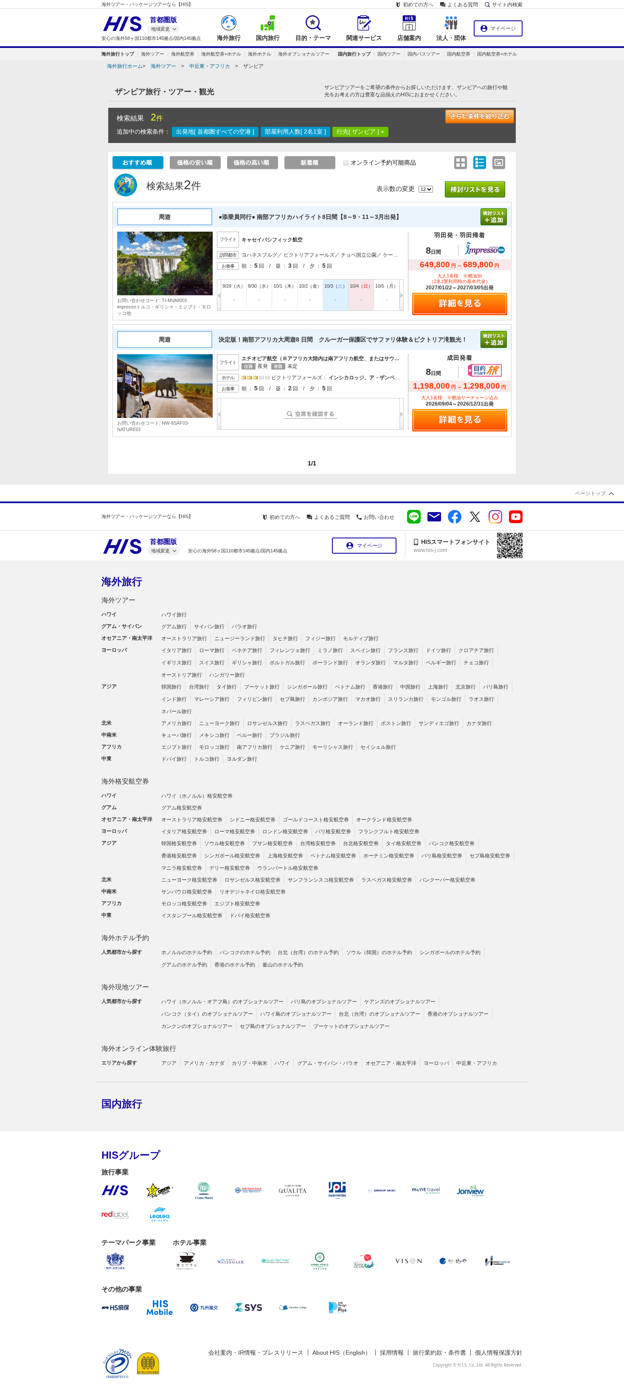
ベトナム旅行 (350, 687)
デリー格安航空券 (229, 868)
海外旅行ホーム (125, 66)
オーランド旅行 (356, 723)
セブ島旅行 (292, 699)
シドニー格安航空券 (252, 820)
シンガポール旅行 (307, 687)
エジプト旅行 (176, 747)
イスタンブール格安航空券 (191, 916)
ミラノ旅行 (330, 650)
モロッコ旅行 (214, 747)
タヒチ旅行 (285, 638)
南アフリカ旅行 (255, 747)
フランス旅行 (403, 650)
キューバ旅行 (176, 735)
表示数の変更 (396, 188)
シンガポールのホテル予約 (450, 952)
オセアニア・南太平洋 (390, 1063)
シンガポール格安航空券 (232, 856)
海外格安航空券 (125, 781)
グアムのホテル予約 (184, 965)
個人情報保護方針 (499, 1352)
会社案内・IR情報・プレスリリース (256, 1352)
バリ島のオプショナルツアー (324, 1002)
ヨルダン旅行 (242, 759)
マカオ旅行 (368, 699)
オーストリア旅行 (181, 675)
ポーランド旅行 (330, 663)
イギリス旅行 (176, 663)
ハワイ (282, 1063)
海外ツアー (152, 53)
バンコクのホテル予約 (244, 952)
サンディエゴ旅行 (439, 723)
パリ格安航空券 (333, 832)
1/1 (312, 463)
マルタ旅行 (406, 663)
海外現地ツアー (125, 987)
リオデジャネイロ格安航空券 (252, 892)
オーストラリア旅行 (184, 638)
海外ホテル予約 (125, 937)
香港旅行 (383, 687)
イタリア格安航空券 (184, 832)
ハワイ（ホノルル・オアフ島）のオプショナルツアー (222, 1002)
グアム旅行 (174, 627)
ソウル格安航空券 (224, 843)
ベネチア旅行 (247, 650)
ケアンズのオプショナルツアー (400, 1002)
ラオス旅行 (481, 699)
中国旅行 (410, 687)
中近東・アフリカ (209, 66)
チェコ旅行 (476, 663)
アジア (169, 1063)
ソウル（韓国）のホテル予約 (379, 952)
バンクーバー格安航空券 (447, 880)
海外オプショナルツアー (303, 53)
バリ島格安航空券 (442, 856)
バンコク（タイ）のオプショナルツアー (207, 1014)
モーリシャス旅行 (332, 747)
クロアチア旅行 (476, 650)
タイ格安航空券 (404, 843)
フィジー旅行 (320, 638)
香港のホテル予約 (234, 965)
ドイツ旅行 (438, 650)
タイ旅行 (226, 687)
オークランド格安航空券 (384, 820)
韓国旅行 (171, 687)
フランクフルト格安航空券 (388, 832)
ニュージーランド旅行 (239, 638)
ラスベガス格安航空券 (386, 880)
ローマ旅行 (212, 650)
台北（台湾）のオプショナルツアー (379, 1014)
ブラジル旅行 (285, 735)
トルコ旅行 (206, 759)
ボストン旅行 (396, 723)
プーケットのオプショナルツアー (351, 1026)
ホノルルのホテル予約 (186, 952)
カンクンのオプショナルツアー (197, 1026)
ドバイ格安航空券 (250, 916)
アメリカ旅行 (176, 723)
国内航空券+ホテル (497, 53)
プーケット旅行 (262, 687)
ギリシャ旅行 (247, 663)
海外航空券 (182, 53)
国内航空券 (458, 53)
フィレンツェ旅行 (290, 650)
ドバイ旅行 (174, 759)
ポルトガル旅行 (287, 663)
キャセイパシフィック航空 (272, 240)
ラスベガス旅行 (313, 723)
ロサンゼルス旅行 (267, 723)
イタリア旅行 (176, 650)
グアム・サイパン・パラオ (327, 1063)
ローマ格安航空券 (234, 832)
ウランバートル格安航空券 (287, 868)
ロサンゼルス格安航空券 (253, 880)
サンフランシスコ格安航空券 (321, 880)
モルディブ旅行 (361, 638)
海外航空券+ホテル (221, 53)
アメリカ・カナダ (204, 1063)
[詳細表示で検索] (480, 162)
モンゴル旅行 (446, 699)
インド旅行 (174, 699)
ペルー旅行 (249, 735)
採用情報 (392, 1352)
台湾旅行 (199, 687)
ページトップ (590, 493)
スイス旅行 (212, 663)
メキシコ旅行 (214, 735)
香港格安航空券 (179, 856)
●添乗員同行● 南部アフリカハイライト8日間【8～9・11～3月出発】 (313, 216)
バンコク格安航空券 (452, 843)
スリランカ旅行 (406, 699)
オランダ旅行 (370, 663)
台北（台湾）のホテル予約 (308, 952)
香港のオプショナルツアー (458, 1014)
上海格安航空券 (285, 856)
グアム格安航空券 (181, 808)
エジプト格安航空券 (237, 904)
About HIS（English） (341, 1352)
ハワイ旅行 (174, 615)
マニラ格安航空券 (181, 868)
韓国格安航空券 (179, 843)
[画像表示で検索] (499, 162)
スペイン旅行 (365, 650)
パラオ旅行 (244, 627)
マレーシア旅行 (212, 699)
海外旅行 (121, 581)
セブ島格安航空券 (489, 856)
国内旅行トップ (354, 53)
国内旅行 (121, 1103)
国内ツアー (389, 53)
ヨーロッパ (436, 1063)
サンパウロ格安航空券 (186, 892)
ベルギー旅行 (441, 663)
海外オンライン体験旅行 (138, 1048)
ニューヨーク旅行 (219, 723)
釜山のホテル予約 (282, 965)
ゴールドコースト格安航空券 (316, 820)
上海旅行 (438, 687)
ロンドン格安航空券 (285, 832)
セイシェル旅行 (378, 747)
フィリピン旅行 (255, 699)
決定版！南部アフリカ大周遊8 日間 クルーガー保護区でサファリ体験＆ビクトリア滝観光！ (343, 339)
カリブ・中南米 (249, 1063)
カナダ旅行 (479, 723)
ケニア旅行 (292, 747)
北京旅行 (465, 687)
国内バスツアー (424, 53)
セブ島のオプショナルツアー (273, 1026)
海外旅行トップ (117, 53)
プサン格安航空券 (272, 843)
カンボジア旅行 (330, 699)
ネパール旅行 (176, 711)
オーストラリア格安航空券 (191, 820)
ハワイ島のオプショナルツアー (296, 1014)
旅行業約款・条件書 (439, 1352)
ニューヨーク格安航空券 (189, 880)
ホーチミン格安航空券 (388, 856)
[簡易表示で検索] (461, 162)
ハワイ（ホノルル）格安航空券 (197, 796)
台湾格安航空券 (318, 843)
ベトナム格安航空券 (333, 856)
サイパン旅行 (209, 627)
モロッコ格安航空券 (184, 904)
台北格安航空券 (361, 843)
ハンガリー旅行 (227, 675)
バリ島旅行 (496, 687)
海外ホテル (259, 53)
